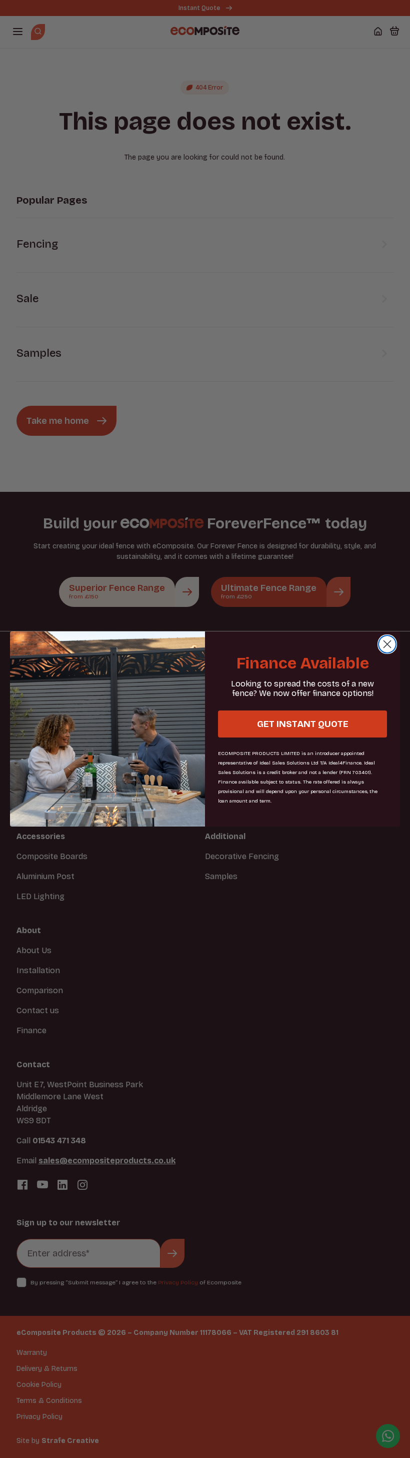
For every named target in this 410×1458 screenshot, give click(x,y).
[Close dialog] (387, 644)
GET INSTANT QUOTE (302, 724)
